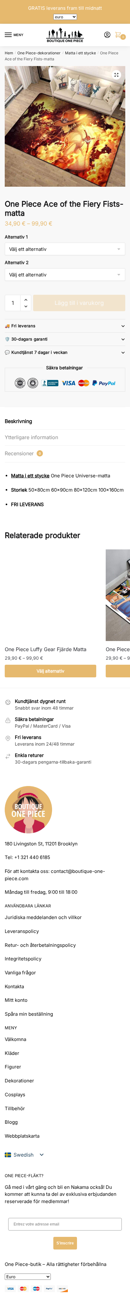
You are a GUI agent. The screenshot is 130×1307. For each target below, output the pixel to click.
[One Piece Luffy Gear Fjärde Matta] (50, 595)
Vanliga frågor (20, 973)
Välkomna (15, 1039)
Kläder (12, 1053)
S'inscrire (65, 1243)
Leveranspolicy (22, 931)
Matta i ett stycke (80, 53)
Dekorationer (19, 1081)
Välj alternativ (50, 671)
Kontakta (14, 986)
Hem (9, 53)
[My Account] (107, 35)
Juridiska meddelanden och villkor (43, 917)
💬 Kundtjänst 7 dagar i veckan (36, 352)
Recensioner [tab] (23, 453)
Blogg (11, 1122)
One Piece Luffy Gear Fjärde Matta (45, 649)
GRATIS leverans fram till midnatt (65, 8)
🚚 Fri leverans (20, 325)
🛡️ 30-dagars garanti (26, 339)
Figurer (13, 1067)
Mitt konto (16, 1000)
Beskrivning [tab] (18, 421)
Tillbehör (15, 1108)
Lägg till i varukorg (79, 303)
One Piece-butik (23, 1264)
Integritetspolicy (23, 959)
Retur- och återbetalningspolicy (40, 945)
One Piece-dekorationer (39, 53)
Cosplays (15, 1095)
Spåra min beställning (29, 1014)
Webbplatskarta (22, 1136)
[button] (116, 75)
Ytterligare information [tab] (31, 437)
